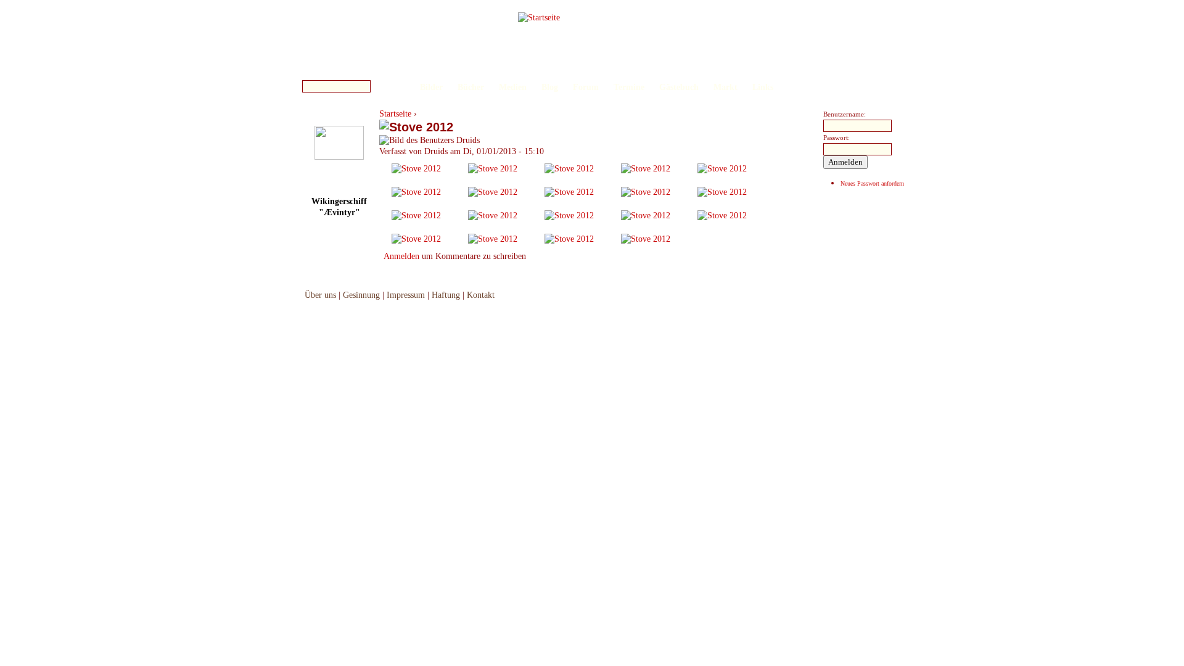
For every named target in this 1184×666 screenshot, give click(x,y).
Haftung (446, 295)
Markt (725, 87)
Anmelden (401, 256)
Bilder (431, 87)
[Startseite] (539, 17)
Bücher (471, 87)
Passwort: (836, 137)
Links (762, 87)
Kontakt (481, 295)
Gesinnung (361, 295)
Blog (549, 87)
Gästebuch (679, 87)
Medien (513, 87)
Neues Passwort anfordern (872, 183)
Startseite (395, 113)
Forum (586, 87)
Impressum (406, 295)
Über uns (320, 295)
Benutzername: (844, 114)
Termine (629, 87)
